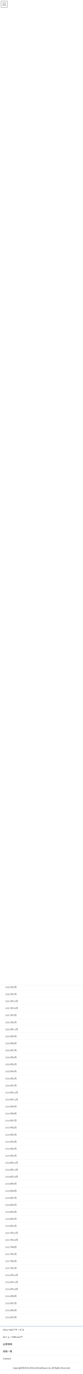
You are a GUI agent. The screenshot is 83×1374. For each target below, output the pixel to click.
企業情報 (7, 1344)
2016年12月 (11, 1275)
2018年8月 (11, 1190)
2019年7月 (11, 1120)
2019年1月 (11, 1155)
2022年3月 (11, 987)
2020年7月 (11, 1050)
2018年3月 (11, 1211)
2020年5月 (11, 1064)
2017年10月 (11, 1240)
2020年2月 (11, 1078)
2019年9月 (11, 1106)
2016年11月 (11, 1282)
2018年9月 (11, 1183)
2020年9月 (11, 1036)
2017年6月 (11, 1261)
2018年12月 (11, 1162)
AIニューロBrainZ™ (13, 1337)
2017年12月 (11, 1232)
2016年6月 (11, 1310)
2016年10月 (11, 1289)
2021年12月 (11, 1001)
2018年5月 (11, 1204)
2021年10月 (11, 1008)
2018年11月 (11, 1169)
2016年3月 (11, 1317)
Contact (7, 1358)
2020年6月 (11, 1057)
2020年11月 (11, 1029)
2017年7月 (11, 1254)
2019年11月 (11, 1099)
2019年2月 (11, 1148)
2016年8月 (11, 1296)
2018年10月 (11, 1176)
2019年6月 (11, 1127)
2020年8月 (11, 1043)
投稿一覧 (7, 1351)
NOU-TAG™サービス (13, 1329)
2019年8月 (11, 1113)
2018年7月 (11, 1197)
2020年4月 (11, 1071)
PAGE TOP (77, 1328)
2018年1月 (11, 1225)
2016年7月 (11, 1303)
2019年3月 (11, 1141)
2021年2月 (11, 1022)
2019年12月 (11, 1092)
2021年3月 (11, 1015)
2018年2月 (11, 1218)
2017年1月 (11, 1268)
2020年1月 (11, 1085)
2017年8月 (11, 1247)
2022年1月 (11, 994)
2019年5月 (11, 1134)
